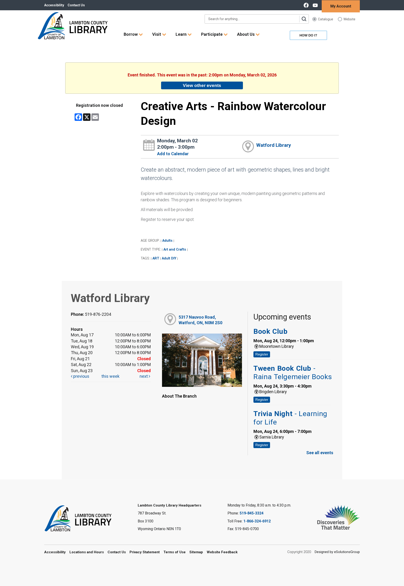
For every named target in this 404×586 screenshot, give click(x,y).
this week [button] (110, 376)
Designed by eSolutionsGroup (337, 552)
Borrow (131, 34)
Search (304, 18)
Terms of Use (174, 552)
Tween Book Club (292, 372)
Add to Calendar (173, 153)
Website (349, 19)
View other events (202, 85)
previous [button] (80, 376)
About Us (246, 34)
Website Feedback (222, 552)
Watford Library (273, 145)
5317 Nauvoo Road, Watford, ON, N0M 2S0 (200, 320)
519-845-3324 (251, 513)
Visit (157, 34)
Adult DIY (169, 258)
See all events (319, 452)
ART (155, 258)
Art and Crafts (174, 250)
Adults (167, 241)
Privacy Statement (145, 552)
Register (261, 354)
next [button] (144, 376)
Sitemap (196, 552)
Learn (182, 34)
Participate (212, 34)
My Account (340, 6)
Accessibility (54, 5)
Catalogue (325, 19)
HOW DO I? (308, 35)
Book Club (270, 331)
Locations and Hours (86, 552)
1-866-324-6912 (257, 521)
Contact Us (76, 5)
